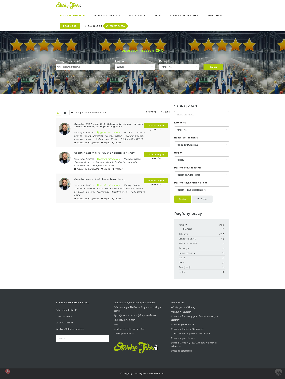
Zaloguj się (95, 26)
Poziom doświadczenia (187, 167)
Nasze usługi (137, 15)
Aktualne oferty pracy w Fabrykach (190, 333)
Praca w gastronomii (182, 324)
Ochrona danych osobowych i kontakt (134, 302)
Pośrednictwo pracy (125, 320)
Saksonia (184, 234)
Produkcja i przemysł (125, 162)
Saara (182, 257)
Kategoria (165, 61)
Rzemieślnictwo (81, 165)
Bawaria (187, 229)
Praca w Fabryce (95, 188)
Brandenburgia (187, 239)
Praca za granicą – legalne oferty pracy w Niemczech (194, 345)
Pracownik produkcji (134, 135)
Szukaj (213, 67)
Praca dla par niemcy (183, 338)
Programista (103, 191)
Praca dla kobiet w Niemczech (187, 329)
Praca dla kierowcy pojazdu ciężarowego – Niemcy (194, 318)
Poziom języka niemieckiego (191, 182)
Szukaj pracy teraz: (68, 61)
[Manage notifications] (7, 371)
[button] (278, 372)
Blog (158, 15)
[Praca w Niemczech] (68, 5)
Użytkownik (177, 302)
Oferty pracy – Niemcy (183, 307)
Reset (204, 199)
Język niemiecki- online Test (129, 329)
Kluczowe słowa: (65, 76)
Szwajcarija (185, 267)
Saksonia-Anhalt (188, 243)
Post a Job (70, 26)
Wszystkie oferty (119, 191)
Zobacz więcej (155, 125)
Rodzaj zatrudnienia (186, 137)
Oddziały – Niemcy (181, 312)
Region (119, 61)
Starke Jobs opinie (124, 333)
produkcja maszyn (83, 139)
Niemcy (183, 225)
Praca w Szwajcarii (107, 15)
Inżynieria (80, 188)
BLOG (116, 324)
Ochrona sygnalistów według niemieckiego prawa (137, 309)
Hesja (182, 272)
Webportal (215, 15)
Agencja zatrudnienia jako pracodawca (135, 315)
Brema (182, 262)
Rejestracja (117, 26)
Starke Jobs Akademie (184, 15)
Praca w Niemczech (72, 15)
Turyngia (184, 248)
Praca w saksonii (113, 135)
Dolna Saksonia (187, 253)
